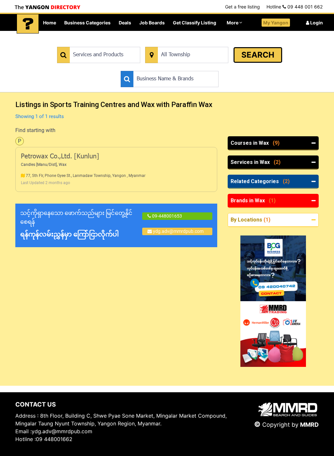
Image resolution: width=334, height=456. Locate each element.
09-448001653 (166, 216)
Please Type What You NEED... (87, 43)
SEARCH (257, 55)
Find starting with (35, 130)
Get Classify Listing (194, 22)
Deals (125, 22)
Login (316, 22)
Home (49, 22)
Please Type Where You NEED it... (178, 43)
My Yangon (275, 22)
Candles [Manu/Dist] (39, 164)
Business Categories (87, 22)
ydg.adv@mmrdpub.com (178, 231)
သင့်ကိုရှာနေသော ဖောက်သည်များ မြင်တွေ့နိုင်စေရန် (76, 223)
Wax (63, 164)
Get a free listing (242, 6)
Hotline (294, 6)
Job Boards (152, 22)
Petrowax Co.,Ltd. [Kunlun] (60, 157)
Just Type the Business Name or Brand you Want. (170, 67)
